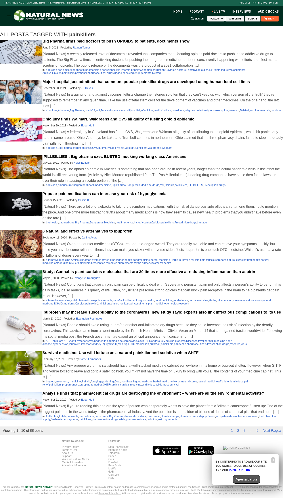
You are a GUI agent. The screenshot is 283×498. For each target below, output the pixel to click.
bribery (135, 70)
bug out (50, 381)
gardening (107, 381)
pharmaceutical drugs (101, 73)
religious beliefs (194, 110)
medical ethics (162, 110)
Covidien (170, 70)
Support (274, 3)
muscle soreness (216, 260)
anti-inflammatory (81, 300)
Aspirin (96, 300)
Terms (98, 487)
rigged (118, 73)
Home (177, 11)
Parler (112, 456)
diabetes (180, 341)
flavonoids (133, 300)
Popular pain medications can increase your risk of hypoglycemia (104, 194)
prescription (98, 263)
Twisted (156, 73)
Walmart (167, 147)
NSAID (113, 344)
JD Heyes (87, 88)
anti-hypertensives (82, 341)
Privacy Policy (70, 446)
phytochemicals (120, 303)
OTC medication (139, 344)
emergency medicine (68, 381)
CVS (95, 147)
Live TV (219, 11)
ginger (114, 260)
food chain (265, 416)
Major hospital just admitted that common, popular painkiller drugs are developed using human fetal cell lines (146, 81)
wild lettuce (148, 384)
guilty (101, 147)
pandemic (180, 344)
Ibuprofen (184, 260)
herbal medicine (160, 260)
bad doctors (65, 70)
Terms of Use (70, 449)
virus (244, 344)
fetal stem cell (121, 110)
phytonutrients (138, 303)
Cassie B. (84, 200)
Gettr (111, 459)
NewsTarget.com (14, 3)
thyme (137, 263)
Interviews (241, 11)
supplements (125, 263)
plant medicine (157, 303)
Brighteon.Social (117, 3)
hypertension (60, 344)
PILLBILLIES (195, 185)
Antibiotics (52, 416)
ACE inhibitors (54, 341)
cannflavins (120, 300)
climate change (170, 416)
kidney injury (100, 344)
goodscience (180, 300)
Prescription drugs (215, 185)
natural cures (235, 260)
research (234, 110)
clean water (153, 416)
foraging (96, 381)
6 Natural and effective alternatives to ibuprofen (87, 231)
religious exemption (216, 110)
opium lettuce (235, 381)
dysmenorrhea (100, 260)
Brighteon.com (76, 3)
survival (115, 384)
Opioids (56, 73)
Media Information (73, 462)
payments (81, 73)
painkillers (68, 73)
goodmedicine (141, 260)
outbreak (155, 344)
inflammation (224, 300)
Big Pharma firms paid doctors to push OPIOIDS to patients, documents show (115, 41)
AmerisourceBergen (70, 185)
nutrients (69, 303)
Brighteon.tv (96, 3)
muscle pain (198, 260)
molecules (239, 300)
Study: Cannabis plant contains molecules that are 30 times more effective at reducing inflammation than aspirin (148, 271)
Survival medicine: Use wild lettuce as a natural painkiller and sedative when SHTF (120, 353)
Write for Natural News (75, 459)
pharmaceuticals (197, 344)
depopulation (207, 416)
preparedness (70, 384)
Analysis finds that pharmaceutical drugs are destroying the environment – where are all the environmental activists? (153, 393)
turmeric (147, 263)
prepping (85, 384)
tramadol (202, 222)
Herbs (174, 260)
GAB (111, 471)
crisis (88, 147)
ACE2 (67, 341)
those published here (110, 493)
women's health (161, 263)
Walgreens (154, 147)
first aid (86, 381)
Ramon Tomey (81, 47)
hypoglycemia (142, 222)
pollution (152, 419)
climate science (189, 416)
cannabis (106, 300)
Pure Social (115, 465)
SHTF (106, 384)
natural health (251, 260)
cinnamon (85, 260)
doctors (181, 70)
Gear (117, 381)
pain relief (71, 263)
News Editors (82, 162)
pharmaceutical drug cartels (108, 419)
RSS (111, 477)
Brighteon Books (140, 3)
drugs (155, 185)
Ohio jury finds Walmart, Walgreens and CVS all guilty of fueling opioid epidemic (118, 119)
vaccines (276, 110)
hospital (135, 110)
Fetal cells (107, 110)
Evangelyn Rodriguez (87, 278)
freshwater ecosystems (64, 419)
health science (124, 222)
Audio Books (268, 11)
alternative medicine (58, 260)
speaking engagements (137, 73)
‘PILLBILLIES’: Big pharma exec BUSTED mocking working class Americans (114, 156)
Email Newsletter (118, 446)
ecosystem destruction (229, 416)
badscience (109, 70)
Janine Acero (90, 237)
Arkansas (63, 110)
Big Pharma (123, 70)
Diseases (191, 341)
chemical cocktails (135, 416)
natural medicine (208, 381)
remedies (111, 263)
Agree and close (246, 479)
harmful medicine (215, 341)
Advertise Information (74, 465)
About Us (245, 3)
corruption (159, 70)
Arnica (75, 260)
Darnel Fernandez (90, 359)
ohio (121, 147)
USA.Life (113, 474)
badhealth (79, 70)
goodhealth (125, 260)
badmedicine (93, 70)
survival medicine (130, 384)
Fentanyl (191, 70)
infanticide (147, 110)
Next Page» (272, 430)
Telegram (114, 453)
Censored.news (36, 3)
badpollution (86, 416)
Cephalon (146, 70)
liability (114, 147)
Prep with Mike (56, 3)
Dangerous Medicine (139, 185)
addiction (51, 70)
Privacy (89, 487)
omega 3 (59, 263)
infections (87, 344)
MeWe (112, 468)
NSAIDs (59, 303)
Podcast (196, 11)
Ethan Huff (87, 125)
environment (250, 416)
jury (107, 147)
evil (98, 110)
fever (201, 341)
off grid (222, 381)
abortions (51, 110)
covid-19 (90, 110)
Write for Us (259, 3)
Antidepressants (68, 416)
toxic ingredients (167, 419)
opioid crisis (204, 70)
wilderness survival (167, 384)
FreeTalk (113, 462)
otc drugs (123, 344)
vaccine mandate (260, 110)
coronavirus (130, 341)
